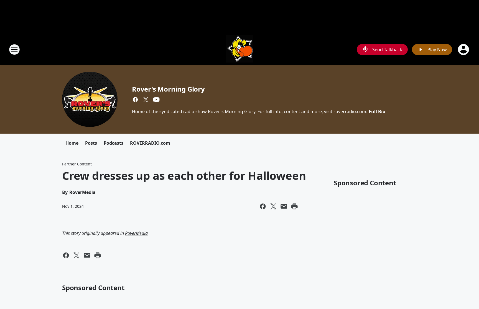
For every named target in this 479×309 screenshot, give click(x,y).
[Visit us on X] (145, 99)
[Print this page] (294, 206)
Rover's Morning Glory (168, 89)
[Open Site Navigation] (14, 49)
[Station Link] (239, 49)
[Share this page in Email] (284, 206)
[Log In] (464, 49)
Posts (91, 143)
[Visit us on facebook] (135, 99)
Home (71, 143)
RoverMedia (136, 233)
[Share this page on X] (273, 206)
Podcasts (113, 143)
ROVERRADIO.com (150, 143)
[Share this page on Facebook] (263, 206)
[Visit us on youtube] (156, 99)
